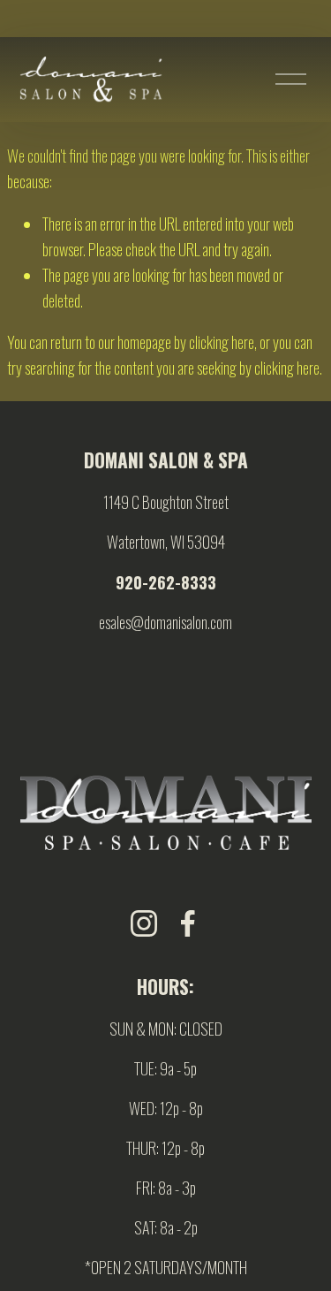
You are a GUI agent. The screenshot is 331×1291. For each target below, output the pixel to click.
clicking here (221, 341)
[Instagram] (144, 923)
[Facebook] (188, 923)
